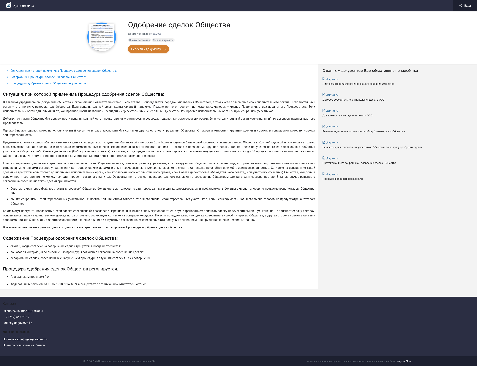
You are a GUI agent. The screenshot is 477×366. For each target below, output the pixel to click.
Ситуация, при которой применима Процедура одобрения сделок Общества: (63, 71)
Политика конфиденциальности (25, 339)
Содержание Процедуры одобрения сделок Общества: (48, 77)
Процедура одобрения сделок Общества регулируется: (48, 83)
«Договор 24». (148, 361)
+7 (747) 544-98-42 (16, 317)
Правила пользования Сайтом (24, 345)
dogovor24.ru (404, 361)
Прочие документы (139, 40)
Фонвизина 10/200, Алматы (23, 311)
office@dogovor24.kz (18, 323)
